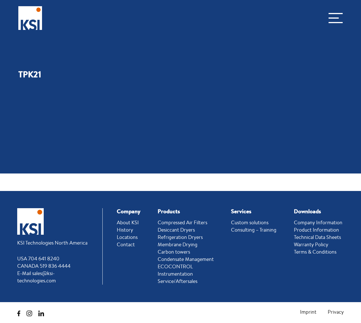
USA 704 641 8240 (38, 258)
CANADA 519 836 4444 (44, 265)
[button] (336, 18)
